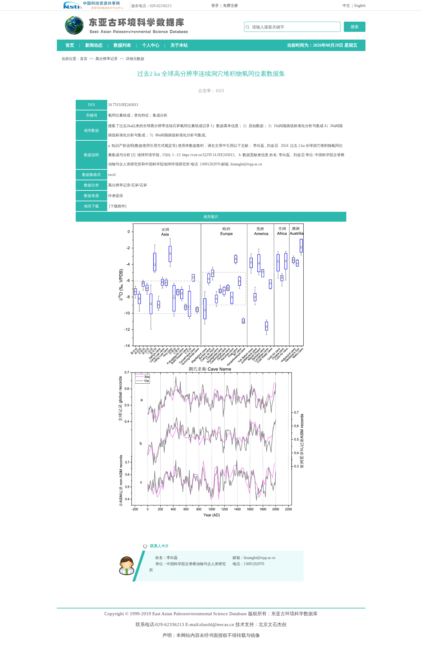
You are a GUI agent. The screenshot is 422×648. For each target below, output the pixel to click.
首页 (69, 45)
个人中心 (150, 45)
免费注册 (230, 5)
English (359, 5)
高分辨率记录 (106, 59)
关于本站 (179, 45)
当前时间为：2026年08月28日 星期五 (322, 45)
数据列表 (122, 45)
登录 (215, 5)
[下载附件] (117, 206)
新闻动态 (94, 45)
